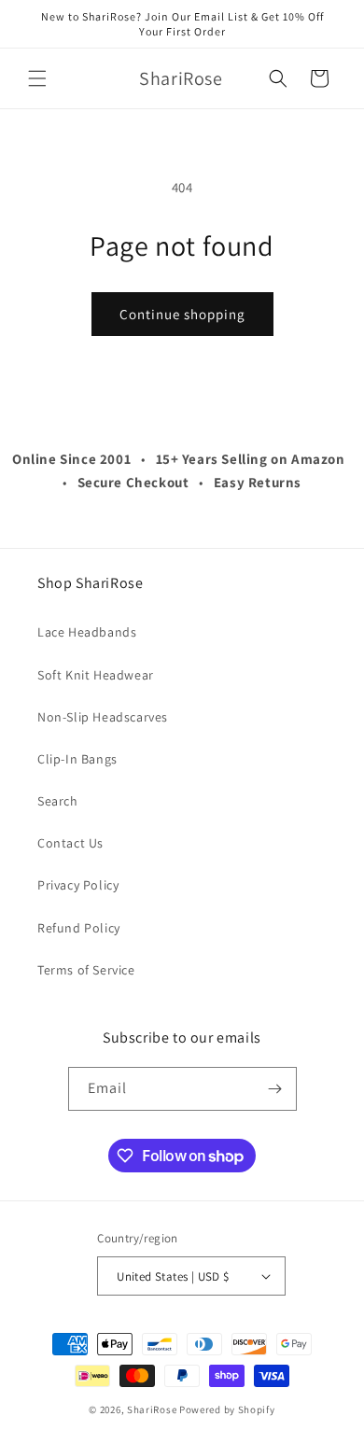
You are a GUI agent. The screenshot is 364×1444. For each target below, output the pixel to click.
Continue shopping (182, 314)
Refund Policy (78, 927)
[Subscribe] (275, 1089)
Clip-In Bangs (77, 758)
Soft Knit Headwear (95, 674)
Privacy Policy (78, 884)
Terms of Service (86, 969)
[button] (37, 78)
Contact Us (70, 842)
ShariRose (151, 1409)
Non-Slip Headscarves (102, 716)
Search (57, 800)
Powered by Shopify (227, 1409)
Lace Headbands (86, 632)
